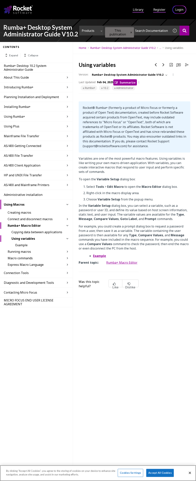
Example (21, 245)
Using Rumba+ (14, 116)
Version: (83, 74)
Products (88, 31)
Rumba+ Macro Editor (24, 225)
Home (82, 47)
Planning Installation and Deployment (31, 97)
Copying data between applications (36, 232)
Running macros (19, 252)
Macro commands (20, 258)
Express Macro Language (26, 265)
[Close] (190, 473)
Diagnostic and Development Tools (29, 283)
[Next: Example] (163, 65)
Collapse (33, 55)
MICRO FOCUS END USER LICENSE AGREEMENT (28, 302)
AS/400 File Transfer (18, 155)
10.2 (105, 88)
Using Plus (11, 126)
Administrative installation (23, 195)
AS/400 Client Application (22, 165)
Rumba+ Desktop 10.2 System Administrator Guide (25, 68)
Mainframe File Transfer (21, 136)
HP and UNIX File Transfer (23, 175)
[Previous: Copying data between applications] (156, 65)
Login (179, 9)
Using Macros (14, 204)
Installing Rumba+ (17, 107)
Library (138, 9)
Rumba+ (90, 88)
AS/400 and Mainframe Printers (26, 185)
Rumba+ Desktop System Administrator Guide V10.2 (123, 47)
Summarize (128, 82)
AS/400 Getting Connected (22, 146)
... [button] (160, 47)
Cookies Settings (130, 472)
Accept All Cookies (160, 472)
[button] (131, 32)
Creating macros (19, 212)
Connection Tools (16, 273)
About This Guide (16, 77)
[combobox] (137, 30)
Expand (13, 55)
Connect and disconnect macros (30, 219)
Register (159, 9)
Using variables (23, 238)
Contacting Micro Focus (20, 292)
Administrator (124, 88)
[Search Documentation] (184, 30)
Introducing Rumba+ (18, 87)
